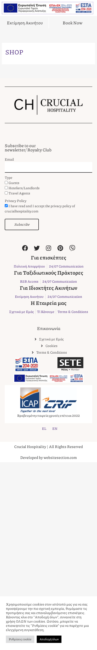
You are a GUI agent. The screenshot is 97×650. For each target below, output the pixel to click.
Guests (13, 182)
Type (8, 177)
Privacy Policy (15, 200)
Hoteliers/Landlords (24, 187)
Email (9, 159)
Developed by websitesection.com (48, 457)
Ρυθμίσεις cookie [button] (20, 639)
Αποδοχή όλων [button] (49, 639)
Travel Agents (19, 193)
